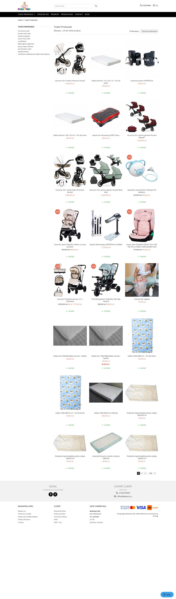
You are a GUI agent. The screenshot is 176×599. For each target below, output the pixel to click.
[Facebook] (51, 494)
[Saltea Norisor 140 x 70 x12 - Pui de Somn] (70, 116)
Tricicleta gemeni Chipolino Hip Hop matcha (105, 300)
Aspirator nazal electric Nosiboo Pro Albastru (142, 191)
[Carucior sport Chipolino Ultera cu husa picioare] (70, 225)
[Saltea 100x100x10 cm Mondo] (106, 393)
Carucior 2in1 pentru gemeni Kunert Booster (141, 136)
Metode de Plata (60, 511)
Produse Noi (43, 14)
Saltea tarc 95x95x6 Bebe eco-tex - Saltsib (70, 356)
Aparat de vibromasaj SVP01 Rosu (105, 135)
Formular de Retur (60, 517)
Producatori (67, 14)
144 (150, 473)
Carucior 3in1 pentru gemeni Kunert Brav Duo (106, 191)
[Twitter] (55, 494)
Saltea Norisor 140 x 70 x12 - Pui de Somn (70, 135)
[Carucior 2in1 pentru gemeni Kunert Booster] (142, 116)
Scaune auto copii (24, 33)
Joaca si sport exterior (25, 46)
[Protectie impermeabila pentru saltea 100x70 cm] (70, 442)
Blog (87, 14)
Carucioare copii (23, 31)
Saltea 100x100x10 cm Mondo (106, 413)
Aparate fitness (23, 51)
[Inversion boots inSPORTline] (142, 58)
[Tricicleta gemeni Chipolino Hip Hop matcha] (106, 280)
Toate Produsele (26, 14)
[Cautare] (96, 6)
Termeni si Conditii (24, 514)
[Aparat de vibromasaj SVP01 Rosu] (106, 116)
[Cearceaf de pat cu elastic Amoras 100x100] (106, 443)
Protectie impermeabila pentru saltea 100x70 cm (70, 457)
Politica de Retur (59, 514)
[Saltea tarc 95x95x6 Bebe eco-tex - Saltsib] (70, 336)
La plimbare (22, 41)
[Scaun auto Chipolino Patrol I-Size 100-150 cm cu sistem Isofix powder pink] (142, 225)
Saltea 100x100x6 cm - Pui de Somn (142, 356)
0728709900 (124, 493)
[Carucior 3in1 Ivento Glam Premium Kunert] (70, 171)
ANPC (56, 519)
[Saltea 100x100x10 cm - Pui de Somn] (70, 393)
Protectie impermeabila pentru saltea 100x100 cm (142, 414)
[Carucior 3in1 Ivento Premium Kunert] (70, 58)
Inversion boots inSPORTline (142, 81)
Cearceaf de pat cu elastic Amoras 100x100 (106, 457)
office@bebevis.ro (124, 496)
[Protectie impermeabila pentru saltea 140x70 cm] (142, 442)
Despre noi (22, 511)
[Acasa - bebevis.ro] (30, 6)
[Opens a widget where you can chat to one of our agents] (167, 595)
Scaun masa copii (24, 39)
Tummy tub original (142, 299)
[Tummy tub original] (142, 280)
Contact (79, 14)
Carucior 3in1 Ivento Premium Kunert (70, 81)
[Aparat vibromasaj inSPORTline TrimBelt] (106, 225)
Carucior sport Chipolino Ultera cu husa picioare (70, 245)
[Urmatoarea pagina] (154, 473)
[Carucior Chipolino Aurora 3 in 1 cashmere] (70, 280)
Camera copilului (24, 36)
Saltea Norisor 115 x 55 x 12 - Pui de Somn (106, 82)
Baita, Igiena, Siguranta (26, 44)
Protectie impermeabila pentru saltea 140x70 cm (142, 457)
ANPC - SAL (58, 522)
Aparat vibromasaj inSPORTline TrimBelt (106, 244)
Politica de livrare (24, 519)
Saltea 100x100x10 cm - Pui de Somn (70, 413)
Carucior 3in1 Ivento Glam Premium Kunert (70, 191)
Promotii (55, 14)
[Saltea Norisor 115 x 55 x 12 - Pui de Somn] (106, 59)
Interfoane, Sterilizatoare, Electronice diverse (34, 54)
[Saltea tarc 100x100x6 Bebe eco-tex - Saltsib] (106, 336)
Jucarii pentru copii (24, 49)
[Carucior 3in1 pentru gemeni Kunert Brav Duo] (106, 171)
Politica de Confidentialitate (28, 517)
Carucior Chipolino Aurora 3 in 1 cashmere (70, 300)
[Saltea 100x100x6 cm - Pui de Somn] (142, 336)
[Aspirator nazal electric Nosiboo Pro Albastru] (142, 171)
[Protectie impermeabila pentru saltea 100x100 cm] (142, 392)
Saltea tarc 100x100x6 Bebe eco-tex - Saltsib (106, 357)
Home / (21, 20)
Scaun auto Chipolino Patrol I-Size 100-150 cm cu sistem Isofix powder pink (141, 245)
